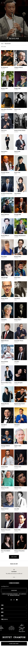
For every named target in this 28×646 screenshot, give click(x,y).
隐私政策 (17, 595)
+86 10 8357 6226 (14, 575)
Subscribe (14, 590)
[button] (14, 605)
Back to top (14, 563)
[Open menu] (1, 2)
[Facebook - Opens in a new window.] (14, 600)
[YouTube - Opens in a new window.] (17, 600)
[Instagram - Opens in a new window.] (11, 600)
